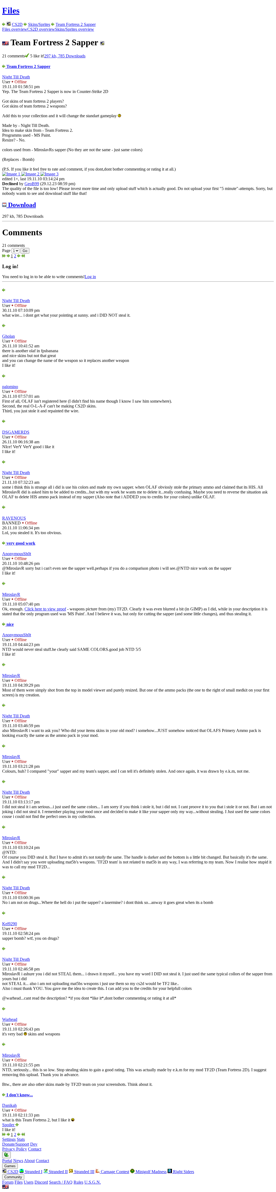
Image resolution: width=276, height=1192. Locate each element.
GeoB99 (32, 183)
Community (13, 1177)
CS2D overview (41, 29)
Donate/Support (15, 1144)
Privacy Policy (14, 1149)
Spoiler (8, 1124)
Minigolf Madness (150, 1171)
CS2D (17, 24)
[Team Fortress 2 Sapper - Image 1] (11, 174)
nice (9, 624)
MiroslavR (11, 594)
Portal (7, 1160)
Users (28, 1182)
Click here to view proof (45, 609)
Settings (9, 1139)
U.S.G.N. (92, 1182)
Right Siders (183, 1171)
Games (10, 1166)
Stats (21, 1139)
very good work (20, 543)
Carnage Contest (114, 1171)
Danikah (9, 1105)
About (29, 1160)
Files (10, 10)
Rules (78, 1182)
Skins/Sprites (39, 24)
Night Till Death (16, 77)
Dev (33, 1144)
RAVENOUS (14, 518)
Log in (90, 276)
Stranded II (58, 1171)
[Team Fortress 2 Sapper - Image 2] (30, 174)
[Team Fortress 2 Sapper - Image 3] (49, 174)
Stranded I (33, 1171)
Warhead (9, 1019)
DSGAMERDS (15, 432)
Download (21, 204)
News (18, 1160)
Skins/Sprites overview (74, 29)
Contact (34, 1149)
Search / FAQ (61, 1182)
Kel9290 (9, 923)
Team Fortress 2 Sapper (76, 24)
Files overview (14, 29)
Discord (41, 1182)
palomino (10, 386)
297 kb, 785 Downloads (64, 56)
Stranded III (83, 1171)
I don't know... (19, 1095)
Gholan (8, 336)
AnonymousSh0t (16, 553)
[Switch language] (5, 1187)
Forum (7, 1182)
